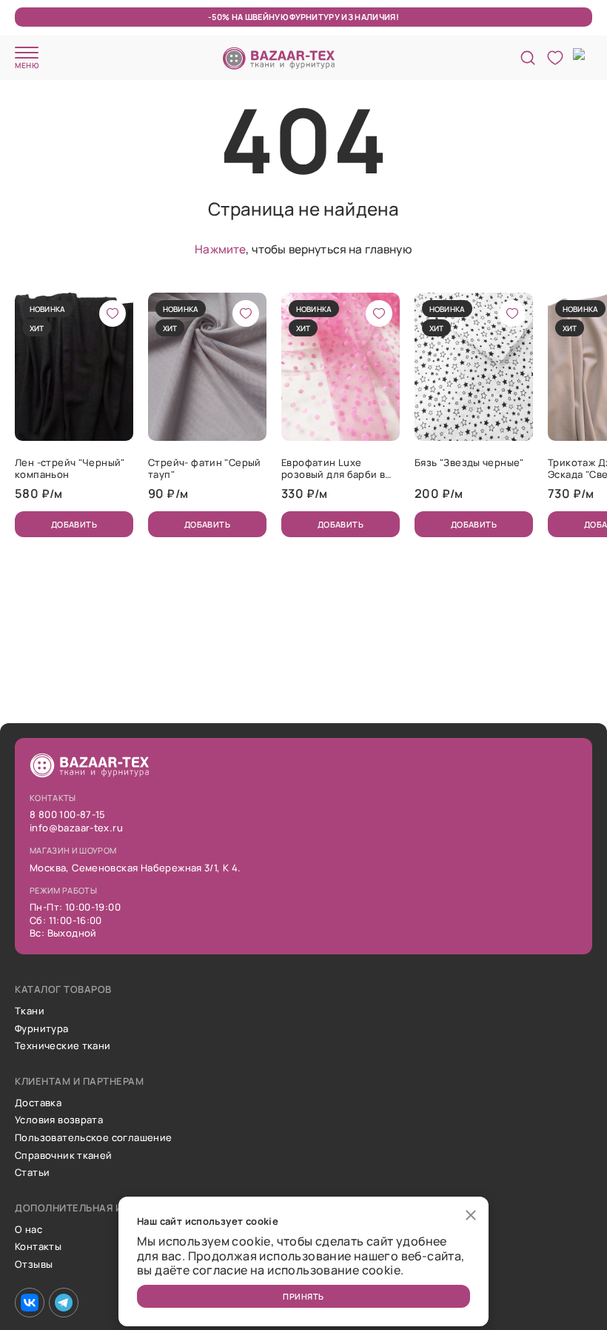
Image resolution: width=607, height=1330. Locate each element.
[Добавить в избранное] (112, 313)
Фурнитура (42, 1029)
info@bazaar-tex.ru (76, 828)
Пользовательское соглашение (93, 1138)
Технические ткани (63, 1046)
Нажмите (220, 249)
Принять (303, 1296)
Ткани (29, 1011)
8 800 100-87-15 (68, 815)
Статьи (32, 1173)
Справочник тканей (64, 1156)
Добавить (74, 524)
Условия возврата (59, 1120)
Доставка (38, 1103)
